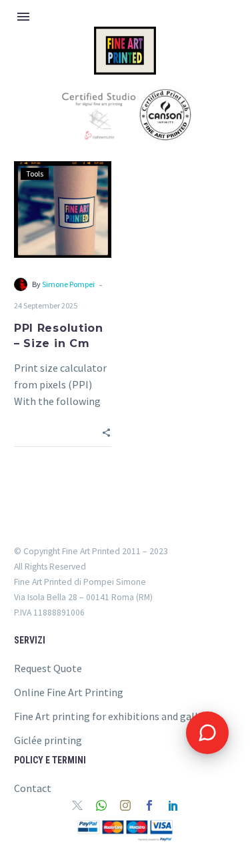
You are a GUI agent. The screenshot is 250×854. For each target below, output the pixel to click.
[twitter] (77, 805)
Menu (23, 17)
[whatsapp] (101, 805)
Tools (34, 174)
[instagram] (125, 805)
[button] (106, 431)
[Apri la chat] (207, 732)
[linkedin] (173, 805)
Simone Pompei (68, 284)
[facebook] (149, 805)
